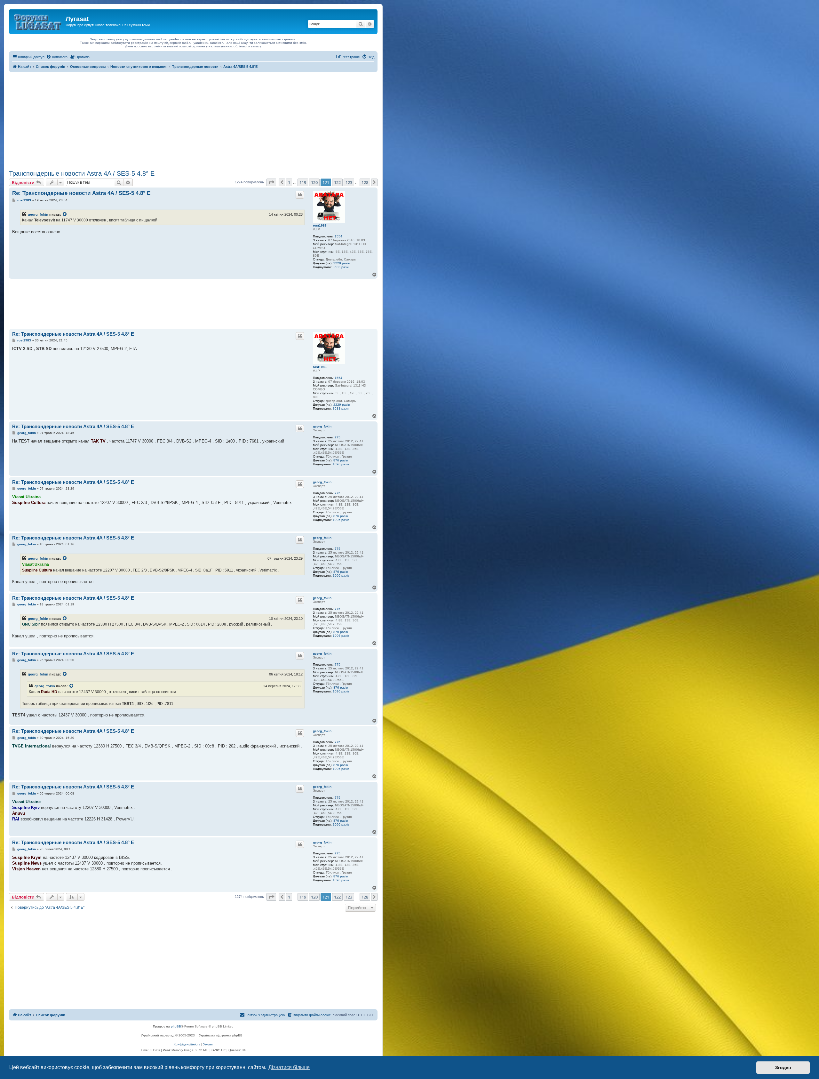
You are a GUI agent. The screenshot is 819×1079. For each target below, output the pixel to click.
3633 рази (341, 267)
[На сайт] (38, 21)
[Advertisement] (193, 120)
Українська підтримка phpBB (221, 1035)
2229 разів (341, 263)
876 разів (340, 460)
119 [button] (302, 182)
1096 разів (341, 464)
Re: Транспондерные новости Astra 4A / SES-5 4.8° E (81, 193)
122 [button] (337, 182)
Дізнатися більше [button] (289, 1067)
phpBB (176, 1026)
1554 (338, 236)
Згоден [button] (783, 1067)
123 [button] (349, 182)
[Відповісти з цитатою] (300, 194)
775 (337, 437)
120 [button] (314, 182)
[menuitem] (57, 57)
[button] (271, 182)
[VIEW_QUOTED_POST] (65, 214)
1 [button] (289, 182)
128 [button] (365, 182)
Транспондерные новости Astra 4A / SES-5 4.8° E (82, 173)
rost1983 (320, 225)
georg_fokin (38, 214)
